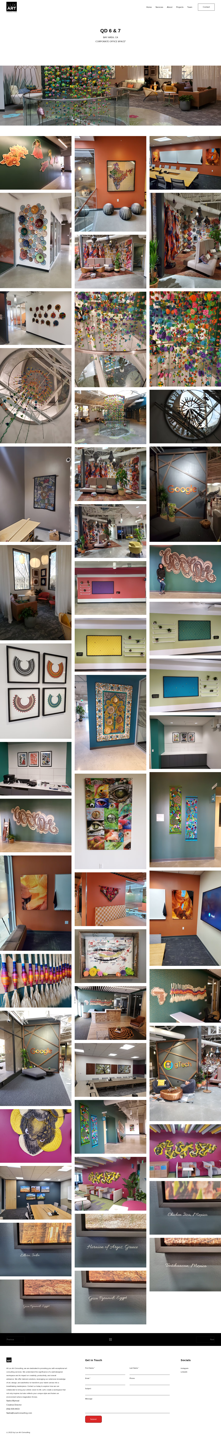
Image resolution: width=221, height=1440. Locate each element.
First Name (89, 1368)
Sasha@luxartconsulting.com (19, 1413)
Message (88, 1399)
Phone (132, 1378)
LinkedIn (184, 1372)
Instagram (184, 1368)
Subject (88, 1388)
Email (87, 1378)
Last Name (134, 1368)
